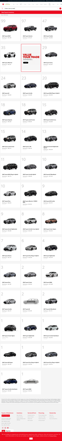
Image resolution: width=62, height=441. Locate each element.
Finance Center (42, 420)
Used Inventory (20, 416)
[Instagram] (5, 428)
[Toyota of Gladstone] (7, 4)
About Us (51, 415)
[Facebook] (3, 428)
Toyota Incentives (42, 418)
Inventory (19, 413)
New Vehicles (19, 415)
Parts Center (30, 420)
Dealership (53, 413)
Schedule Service (31, 415)
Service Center (30, 416)
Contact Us (6, 415)
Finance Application (43, 415)
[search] (61, 4)
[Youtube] (8, 428)
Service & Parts (32, 413)
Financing (41, 413)
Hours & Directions (53, 418)
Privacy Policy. (53, 436)
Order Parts (30, 418)
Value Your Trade (42, 416)
